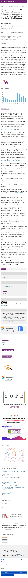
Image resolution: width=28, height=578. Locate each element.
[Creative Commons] (12, 370)
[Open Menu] (1, 1)
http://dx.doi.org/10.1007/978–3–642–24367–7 (11, 160)
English (3, 342)
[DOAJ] (6, 370)
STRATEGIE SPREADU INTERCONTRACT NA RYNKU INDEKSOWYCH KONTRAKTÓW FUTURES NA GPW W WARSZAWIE (13, 473)
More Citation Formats (9, 321)
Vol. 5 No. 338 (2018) (15, 6)
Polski (3, 344)
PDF (4, 269)
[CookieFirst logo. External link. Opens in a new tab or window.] (1, 561)
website (18, 554)
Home (2, 6)
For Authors (4, 505)
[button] (3, 560)
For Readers (4, 503)
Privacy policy (24, 559)
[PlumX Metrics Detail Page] (5, 82)
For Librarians (4, 507)
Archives (7, 6)
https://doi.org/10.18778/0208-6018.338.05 (13, 32)
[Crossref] (7, 380)
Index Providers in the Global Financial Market (11, 477)
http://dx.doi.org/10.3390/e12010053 (15, 192)
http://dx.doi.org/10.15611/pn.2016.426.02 (10, 129)
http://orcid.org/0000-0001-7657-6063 (7, 28)
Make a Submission (8, 350)
